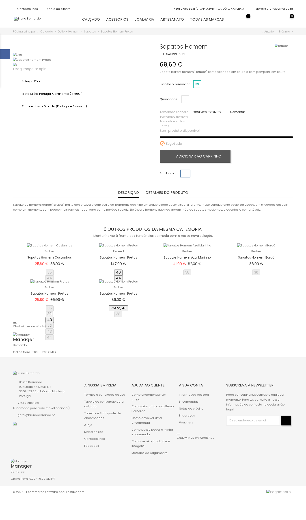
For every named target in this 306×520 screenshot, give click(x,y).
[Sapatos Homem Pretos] (32, 59)
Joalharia (144, 19)
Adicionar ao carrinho (198, 156)
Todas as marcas (207, 19)
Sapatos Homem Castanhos (49, 257)
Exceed (118, 251)
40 (118, 272)
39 (49, 314)
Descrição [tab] (128, 192)
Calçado (91, 19)
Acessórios (117, 19)
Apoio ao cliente (58, 9)
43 (49, 331)
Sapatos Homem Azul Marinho (187, 257)
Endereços (187, 415)
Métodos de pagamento (149, 453)
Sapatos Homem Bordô (256, 257)
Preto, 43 (118, 308)
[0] (287, 19)
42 (49, 325)
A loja (88, 425)
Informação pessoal (194, 395)
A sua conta (191, 385)
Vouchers (186, 422)
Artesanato (172, 19)
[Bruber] (281, 46)
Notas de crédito (191, 408)
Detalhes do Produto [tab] (167, 192)
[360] (17, 55)
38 (49, 272)
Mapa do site (93, 432)
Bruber (49, 251)
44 (49, 278)
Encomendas (188, 401)
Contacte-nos (27, 9)
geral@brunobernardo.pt (274, 8)
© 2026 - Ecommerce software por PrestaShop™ (48, 492)
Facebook (91, 446)
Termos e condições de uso (104, 395)
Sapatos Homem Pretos (118, 257)
